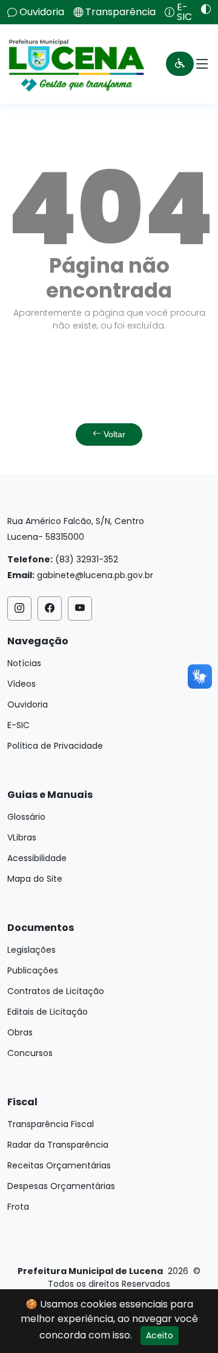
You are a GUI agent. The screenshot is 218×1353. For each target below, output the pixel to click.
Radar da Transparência (57, 1144)
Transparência (120, 12)
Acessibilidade (37, 858)
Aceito (159, 1335)
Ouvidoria (41, 12)
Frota (18, 1206)
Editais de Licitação (47, 1011)
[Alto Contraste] (201, 9)
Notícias (24, 663)
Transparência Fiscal (50, 1124)
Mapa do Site (34, 878)
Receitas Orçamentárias (59, 1165)
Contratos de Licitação (55, 991)
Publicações (32, 970)
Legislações (31, 950)
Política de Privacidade (55, 745)
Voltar (113, 434)
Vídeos (21, 684)
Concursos (30, 1053)
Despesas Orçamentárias (61, 1186)
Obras (20, 1032)
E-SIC (184, 12)
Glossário (26, 817)
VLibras (21, 837)
